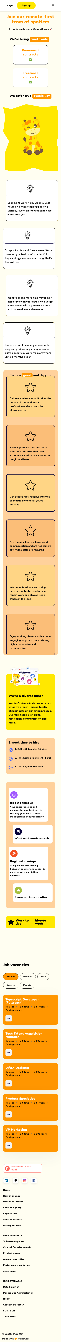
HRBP (6, 1298)
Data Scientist (11, 1286)
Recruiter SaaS (11, 1195)
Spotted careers (12, 1219)
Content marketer (13, 1304)
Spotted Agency (12, 1207)
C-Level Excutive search (17, 1247)
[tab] (10, 976)
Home (6, 1189)
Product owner (11, 1253)
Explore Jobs (10, 1213)
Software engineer (13, 1241)
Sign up (26, 5)
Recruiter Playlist (13, 1201)
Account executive (14, 1259)
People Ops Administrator (18, 1292)
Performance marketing (16, 1265)
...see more (9, 1271)
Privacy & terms (12, 1225)
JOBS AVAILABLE (12, 1235)
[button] (53, 5)
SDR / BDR (9, 1310)
